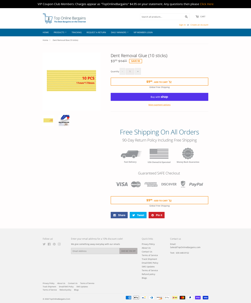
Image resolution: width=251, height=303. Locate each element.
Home (46, 32)
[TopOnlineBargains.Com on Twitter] (44, 244)
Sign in (182, 24)
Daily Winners (119, 32)
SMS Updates (148, 266)
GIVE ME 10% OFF (128, 251)
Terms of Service (150, 255)
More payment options (159, 104)
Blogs (144, 278)
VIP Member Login (143, 32)
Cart (202, 16)
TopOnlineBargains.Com (59, 299)
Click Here (207, 4)
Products (59, 32)
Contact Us (147, 251)
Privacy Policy (148, 244)
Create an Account (199, 24)
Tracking (77, 32)
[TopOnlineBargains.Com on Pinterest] (54, 244)
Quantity (115, 71)
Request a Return (96, 32)
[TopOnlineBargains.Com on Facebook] (49, 244)
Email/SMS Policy (150, 262)
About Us (146, 247)
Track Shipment (149, 259)
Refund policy (148, 274)
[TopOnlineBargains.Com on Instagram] (59, 244)
